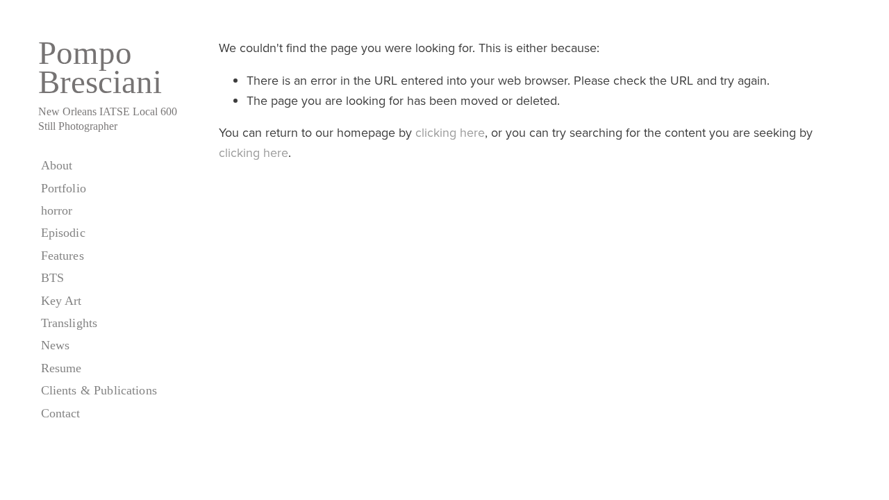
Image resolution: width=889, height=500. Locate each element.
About (57, 165)
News (55, 345)
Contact (61, 413)
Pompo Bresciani (100, 67)
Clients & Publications (99, 390)
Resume (61, 368)
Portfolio (63, 188)
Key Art (61, 301)
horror (57, 210)
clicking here (450, 132)
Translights (69, 323)
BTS (52, 278)
